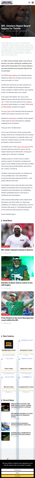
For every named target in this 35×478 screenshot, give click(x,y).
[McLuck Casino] (8, 377)
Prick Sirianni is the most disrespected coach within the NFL (17, 319)
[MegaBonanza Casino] (9, 348)
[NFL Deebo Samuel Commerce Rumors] (17, 235)
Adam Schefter (12, 75)
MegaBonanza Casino (9, 350)
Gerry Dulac (7, 111)
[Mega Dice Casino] (26, 358)
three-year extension (24, 147)
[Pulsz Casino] (8, 358)
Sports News (6, 36)
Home (2, 31)
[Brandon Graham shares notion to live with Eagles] (17, 268)
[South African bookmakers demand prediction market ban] (5, 430)
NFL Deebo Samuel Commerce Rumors (17, 250)
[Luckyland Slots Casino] (26, 377)
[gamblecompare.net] (6, 2)
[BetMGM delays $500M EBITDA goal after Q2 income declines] (5, 440)
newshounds (12, 118)
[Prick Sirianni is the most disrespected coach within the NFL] (17, 303)
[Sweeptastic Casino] (26, 340)
